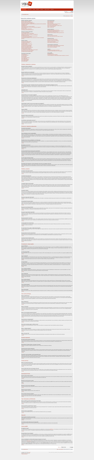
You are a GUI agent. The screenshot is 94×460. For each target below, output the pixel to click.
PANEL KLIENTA (47, 9)
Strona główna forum (25, 14)
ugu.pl (29, 452)
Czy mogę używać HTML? (25, 55)
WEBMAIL (41, 9)
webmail (64, 452)
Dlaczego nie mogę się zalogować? (26, 21)
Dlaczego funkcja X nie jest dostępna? (52, 54)
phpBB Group (52, 429)
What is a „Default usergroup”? (51, 26)
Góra (23, 75)
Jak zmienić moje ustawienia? (25, 32)
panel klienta (68, 452)
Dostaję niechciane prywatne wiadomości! (53, 31)
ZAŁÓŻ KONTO (24, 9)
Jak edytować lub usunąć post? (25, 42)
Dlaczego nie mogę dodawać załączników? (27, 47)
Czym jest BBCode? (24, 54)
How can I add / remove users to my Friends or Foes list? (55, 36)
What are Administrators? (50, 21)
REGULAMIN (30, 9)
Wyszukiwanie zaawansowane (69, 12)
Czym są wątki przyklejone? (25, 59)
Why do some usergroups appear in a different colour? (54, 25)
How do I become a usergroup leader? (52, 24)
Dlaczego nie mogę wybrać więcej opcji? (26, 44)
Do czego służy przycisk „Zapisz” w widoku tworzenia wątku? (29, 49)
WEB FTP (37, 9)
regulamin (56, 452)
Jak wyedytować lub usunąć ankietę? (26, 45)
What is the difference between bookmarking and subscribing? (55, 45)
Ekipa (57, 449)
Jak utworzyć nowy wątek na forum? (26, 41)
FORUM (34, 9)
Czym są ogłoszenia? (24, 58)
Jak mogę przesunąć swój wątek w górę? (26, 51)
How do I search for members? (51, 41)
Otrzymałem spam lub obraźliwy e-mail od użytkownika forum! (55, 32)
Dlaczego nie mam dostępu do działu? (26, 46)
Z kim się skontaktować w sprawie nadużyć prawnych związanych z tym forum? (58, 55)
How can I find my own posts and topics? (52, 42)
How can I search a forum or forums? (52, 39)
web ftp (61, 452)
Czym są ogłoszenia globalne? (25, 57)
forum (59, 452)
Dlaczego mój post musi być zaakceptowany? (27, 50)
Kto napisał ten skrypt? (50, 53)
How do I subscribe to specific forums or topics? (53, 46)
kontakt (71, 452)
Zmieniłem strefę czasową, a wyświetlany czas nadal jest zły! (29, 34)
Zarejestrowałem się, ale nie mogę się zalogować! (27, 26)
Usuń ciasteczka (61, 449)
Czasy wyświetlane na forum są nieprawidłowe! (27, 33)
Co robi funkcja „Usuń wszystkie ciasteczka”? (27, 29)
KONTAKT (52, 9)
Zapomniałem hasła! (24, 25)
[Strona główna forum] (26, 3)
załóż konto (52, 452)
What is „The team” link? (50, 27)
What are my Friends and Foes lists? (52, 35)
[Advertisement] (53, 4)
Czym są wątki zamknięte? (25, 60)
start (49, 452)
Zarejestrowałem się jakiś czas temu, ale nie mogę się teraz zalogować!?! (31, 27)
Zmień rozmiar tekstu (72, 14)
